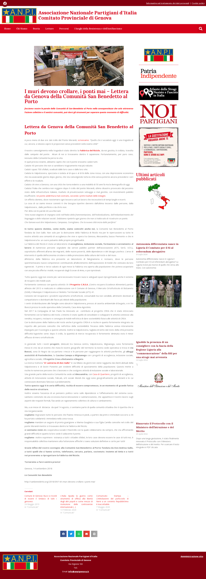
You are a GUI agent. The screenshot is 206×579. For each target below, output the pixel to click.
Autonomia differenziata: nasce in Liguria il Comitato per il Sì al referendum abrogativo (157, 247)
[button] (200, 28)
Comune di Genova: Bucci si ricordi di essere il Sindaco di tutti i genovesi (41, 498)
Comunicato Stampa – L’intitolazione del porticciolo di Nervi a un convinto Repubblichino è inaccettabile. (112, 500)
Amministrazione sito (192, 556)
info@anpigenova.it (78, 571)
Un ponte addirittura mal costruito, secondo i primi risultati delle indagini (70, 195)
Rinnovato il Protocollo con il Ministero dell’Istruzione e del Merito (155, 427)
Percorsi (64, 28)
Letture (49, 28)
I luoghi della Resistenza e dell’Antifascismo (98, 28)
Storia (36, 28)
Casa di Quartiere (101, 374)
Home (7, 28)
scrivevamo (83, 140)
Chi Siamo (21, 28)
